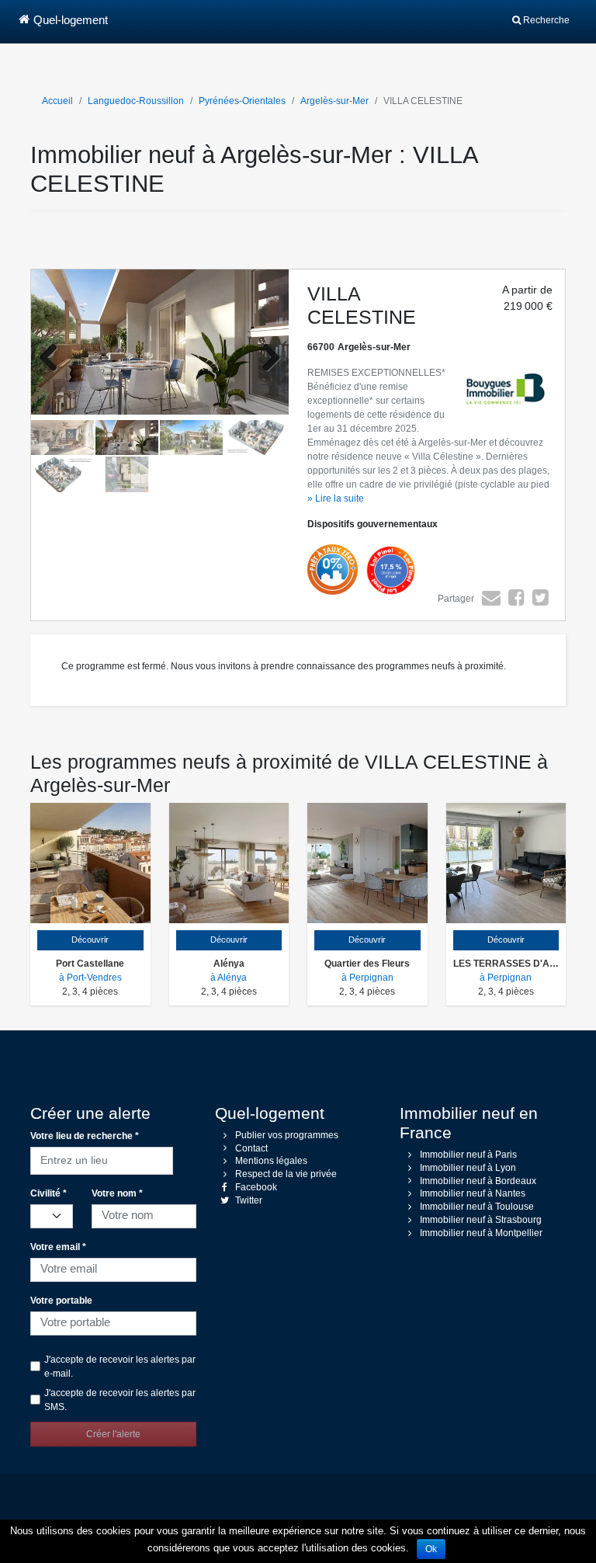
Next (265, 358)
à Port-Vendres (90, 977)
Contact (251, 1148)
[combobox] (101, 1158)
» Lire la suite (335, 498)
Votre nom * (117, 1193)
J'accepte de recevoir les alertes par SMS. (120, 1400)
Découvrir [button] (90, 939)
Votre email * (58, 1247)
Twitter (248, 1200)
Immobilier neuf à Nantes (472, 1193)
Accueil (57, 101)
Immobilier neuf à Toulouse (477, 1206)
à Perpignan (367, 977)
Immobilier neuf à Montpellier (481, 1233)
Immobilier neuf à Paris (468, 1154)
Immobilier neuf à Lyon (468, 1167)
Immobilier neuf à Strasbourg (481, 1219)
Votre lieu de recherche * (84, 1136)
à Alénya (228, 977)
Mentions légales (271, 1160)
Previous (54, 358)
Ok (431, 1549)
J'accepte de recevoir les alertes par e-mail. (120, 1366)
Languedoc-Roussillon (136, 101)
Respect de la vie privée (286, 1174)
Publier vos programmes (286, 1135)
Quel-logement (70, 19)
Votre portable (61, 1300)
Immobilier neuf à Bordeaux (478, 1181)
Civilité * (48, 1193)
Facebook (256, 1187)
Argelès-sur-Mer (334, 101)
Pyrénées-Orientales (242, 101)
